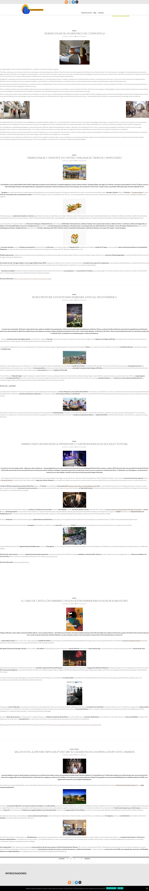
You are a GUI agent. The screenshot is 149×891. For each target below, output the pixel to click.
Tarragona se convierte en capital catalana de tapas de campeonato (74, 157)
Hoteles (72, 749)
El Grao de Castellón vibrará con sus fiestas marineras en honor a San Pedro (74, 600)
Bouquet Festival (7, 480)
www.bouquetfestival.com (21, 562)
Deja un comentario (81, 36)
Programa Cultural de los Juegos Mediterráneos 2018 (83, 486)
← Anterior (61, 858)
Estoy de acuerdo (111, 888)
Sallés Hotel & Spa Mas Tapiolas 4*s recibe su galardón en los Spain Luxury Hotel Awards (74, 751)
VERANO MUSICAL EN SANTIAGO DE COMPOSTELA (74, 33)
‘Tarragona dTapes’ (137, 192)
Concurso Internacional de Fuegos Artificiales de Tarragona (123, 509)
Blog (94, 13)
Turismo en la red (86, 13)
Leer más (120, 888)
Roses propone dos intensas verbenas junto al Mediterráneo (74, 297)
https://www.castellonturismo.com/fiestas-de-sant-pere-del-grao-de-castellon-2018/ (76, 725)
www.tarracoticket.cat (50, 556)
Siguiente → (88, 858)
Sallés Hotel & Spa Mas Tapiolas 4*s (127, 785)
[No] (147, 888)
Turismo (74, 30)
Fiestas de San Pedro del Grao (131, 640)
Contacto (101, 13)
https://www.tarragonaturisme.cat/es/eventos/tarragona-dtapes (33, 279)
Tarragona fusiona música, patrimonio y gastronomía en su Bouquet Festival (74, 444)
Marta (72, 36)
